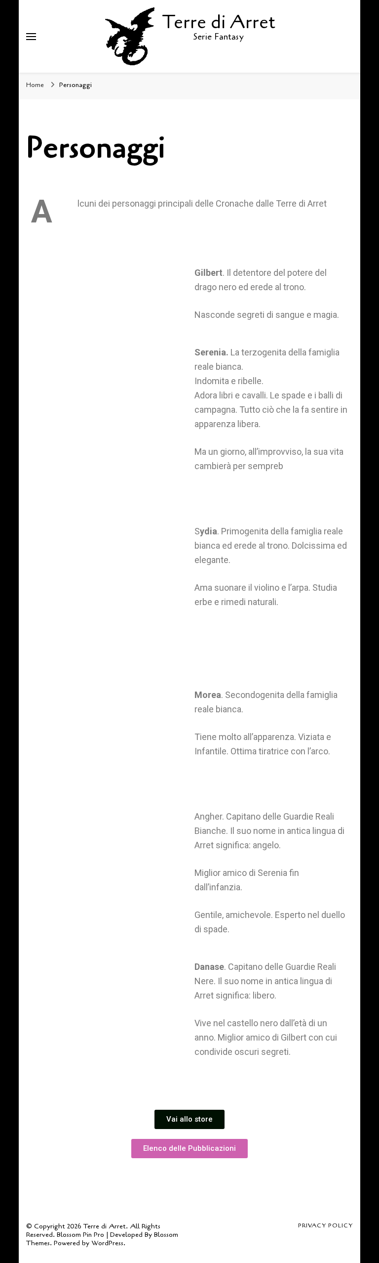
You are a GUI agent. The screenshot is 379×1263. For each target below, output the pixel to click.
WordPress (107, 1243)
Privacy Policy (325, 1225)
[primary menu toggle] (31, 36)
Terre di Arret (218, 22)
